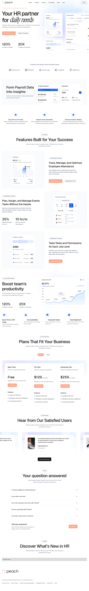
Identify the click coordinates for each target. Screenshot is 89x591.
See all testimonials (44, 459)
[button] (44, 490)
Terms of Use (5, 583)
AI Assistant (51, 2)
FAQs (58, 2)
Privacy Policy (14, 583)
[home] (7, 2)
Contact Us (50, 583)
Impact (30, 2)
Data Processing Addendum (27, 583)
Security (44, 2)
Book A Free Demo (23, 33)
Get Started (12, 385)
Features (37, 2)
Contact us (73, 526)
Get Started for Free (9, 33)
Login (84, 2)
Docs (63, 2)
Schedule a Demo (40, 583)
